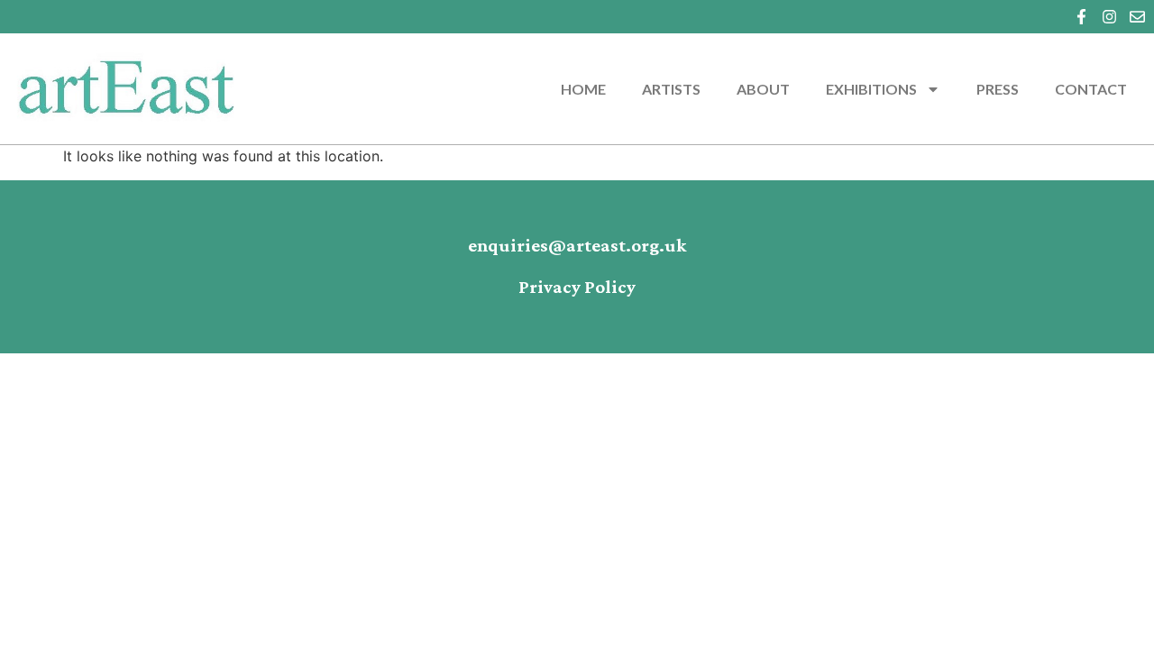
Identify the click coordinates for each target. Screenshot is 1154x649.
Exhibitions (871, 88)
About (763, 88)
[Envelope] (1137, 16)
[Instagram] (1109, 16)
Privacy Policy (577, 287)
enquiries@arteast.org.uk (577, 246)
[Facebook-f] (1081, 16)
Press (997, 88)
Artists (671, 88)
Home (583, 88)
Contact (1091, 88)
